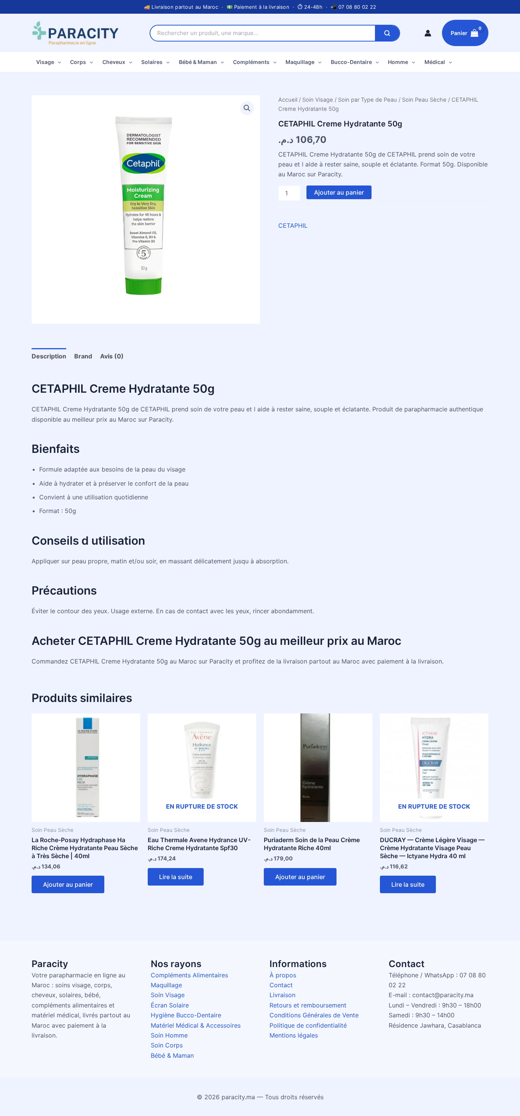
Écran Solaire (170, 1005)
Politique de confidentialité (308, 1025)
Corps (78, 62)
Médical (434, 62)
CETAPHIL (293, 225)
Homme (398, 62)
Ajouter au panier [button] (68, 884)
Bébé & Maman (198, 62)
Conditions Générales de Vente (314, 1015)
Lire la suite (175, 877)
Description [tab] (49, 356)
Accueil (287, 99)
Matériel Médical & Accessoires (196, 1025)
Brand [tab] (83, 356)
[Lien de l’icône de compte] (427, 33)
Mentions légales (294, 1035)
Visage (45, 62)
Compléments (251, 62)
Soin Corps (167, 1045)
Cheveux (113, 62)
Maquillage (300, 62)
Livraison (282, 995)
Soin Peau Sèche (424, 99)
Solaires (152, 62)
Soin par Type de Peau (367, 99)
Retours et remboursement (308, 1005)
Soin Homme (169, 1035)
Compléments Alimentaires (189, 975)
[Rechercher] (387, 33)
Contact (281, 985)
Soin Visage (317, 99)
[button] (57, 62)
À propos (283, 975)
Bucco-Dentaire (351, 62)
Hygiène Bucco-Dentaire (186, 1015)
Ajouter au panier (339, 192)
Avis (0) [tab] (112, 356)
